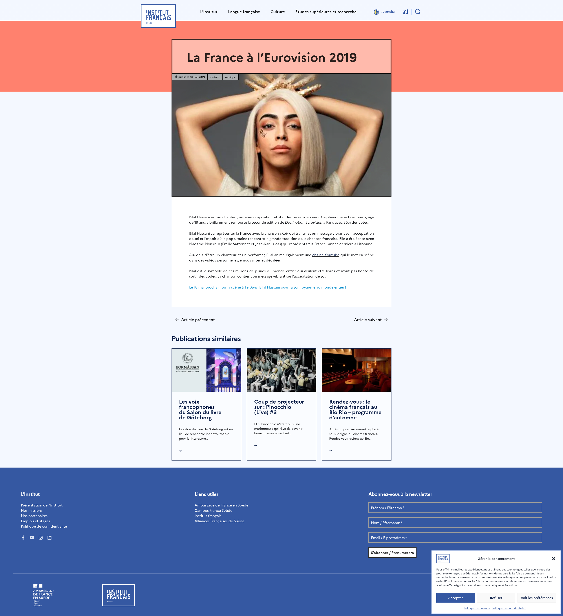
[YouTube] (32, 538)
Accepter (455, 597)
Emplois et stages (35, 520)
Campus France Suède (213, 510)
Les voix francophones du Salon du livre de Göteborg (200, 409)
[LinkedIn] (49, 538)
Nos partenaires (34, 515)
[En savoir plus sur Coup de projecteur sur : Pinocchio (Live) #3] (281, 369)
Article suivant (371, 319)
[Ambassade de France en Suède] (43, 604)
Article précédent (195, 319)
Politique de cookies (477, 608)
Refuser (496, 597)
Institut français (208, 515)
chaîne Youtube (325, 254)
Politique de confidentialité (509, 608)
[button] (554, 558)
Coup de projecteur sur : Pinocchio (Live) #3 (279, 406)
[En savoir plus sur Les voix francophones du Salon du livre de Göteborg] (206, 369)
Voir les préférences (537, 597)
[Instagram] (40, 538)
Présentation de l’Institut (42, 505)
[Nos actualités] (405, 11)
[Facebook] (23, 538)
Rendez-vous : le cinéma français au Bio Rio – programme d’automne (355, 409)
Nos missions (31, 510)
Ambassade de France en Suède (221, 505)
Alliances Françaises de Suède (219, 520)
